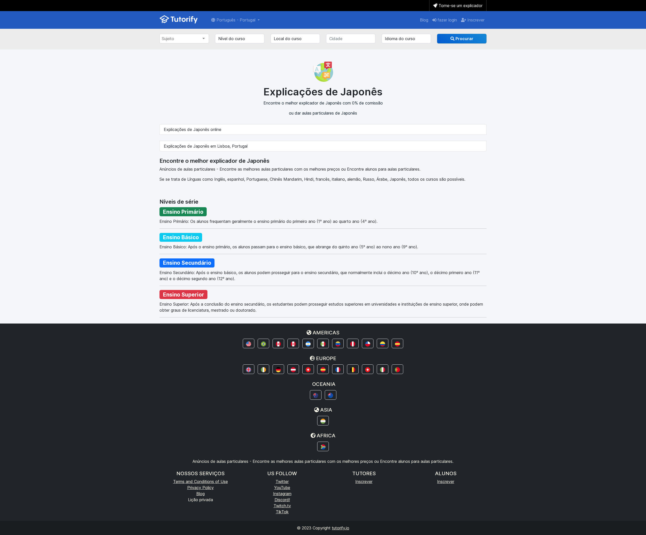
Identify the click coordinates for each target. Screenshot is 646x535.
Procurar (463, 38)
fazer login (446, 19)
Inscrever (475, 19)
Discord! (282, 499)
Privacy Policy (200, 487)
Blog (424, 19)
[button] (248, 343)
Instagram (282, 493)
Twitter (282, 481)
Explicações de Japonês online (192, 129)
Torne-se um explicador (459, 5)
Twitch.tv (282, 505)
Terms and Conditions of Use (200, 481)
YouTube (282, 487)
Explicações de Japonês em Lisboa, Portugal (206, 146)
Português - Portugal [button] (236, 19)
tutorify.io (340, 527)
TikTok (282, 511)
